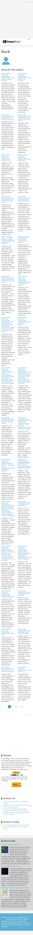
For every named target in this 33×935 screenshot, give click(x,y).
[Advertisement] (16, 19)
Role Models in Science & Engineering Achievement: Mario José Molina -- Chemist (24, 321)
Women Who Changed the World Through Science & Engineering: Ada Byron (7, 199)
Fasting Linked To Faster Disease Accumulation (17, 805)
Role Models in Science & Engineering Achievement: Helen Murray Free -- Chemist (24, 77)
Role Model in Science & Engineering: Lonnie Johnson (24, 669)
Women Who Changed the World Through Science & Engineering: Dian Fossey (7, 420)
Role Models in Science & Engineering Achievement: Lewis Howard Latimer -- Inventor (7, 77)
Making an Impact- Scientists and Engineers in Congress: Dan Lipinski (24, 239)
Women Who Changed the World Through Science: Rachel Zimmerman (7, 117)
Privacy (3, 919)
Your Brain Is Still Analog (10, 807)
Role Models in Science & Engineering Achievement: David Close (7, 632)
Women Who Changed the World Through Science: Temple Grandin (24, 631)
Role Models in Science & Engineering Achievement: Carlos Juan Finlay (24, 157)
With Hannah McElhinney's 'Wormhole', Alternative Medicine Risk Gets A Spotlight (15, 810)
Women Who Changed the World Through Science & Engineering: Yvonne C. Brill (8, 279)
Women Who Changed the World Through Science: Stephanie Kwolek (24, 199)
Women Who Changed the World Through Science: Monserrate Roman (7, 669)
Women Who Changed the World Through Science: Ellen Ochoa (24, 504)
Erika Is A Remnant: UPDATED (11, 844)
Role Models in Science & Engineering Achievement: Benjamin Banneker (7, 593)
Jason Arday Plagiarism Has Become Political (16, 825)
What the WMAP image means (11, 866)
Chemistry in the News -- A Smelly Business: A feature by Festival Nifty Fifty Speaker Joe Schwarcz (8, 240)
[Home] (11, 42)
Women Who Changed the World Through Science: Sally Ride (24, 593)
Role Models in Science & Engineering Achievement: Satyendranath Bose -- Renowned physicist (24, 281)
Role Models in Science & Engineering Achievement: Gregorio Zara (6, 157)
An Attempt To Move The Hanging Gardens (15, 888)
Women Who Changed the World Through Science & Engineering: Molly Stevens (24, 117)
